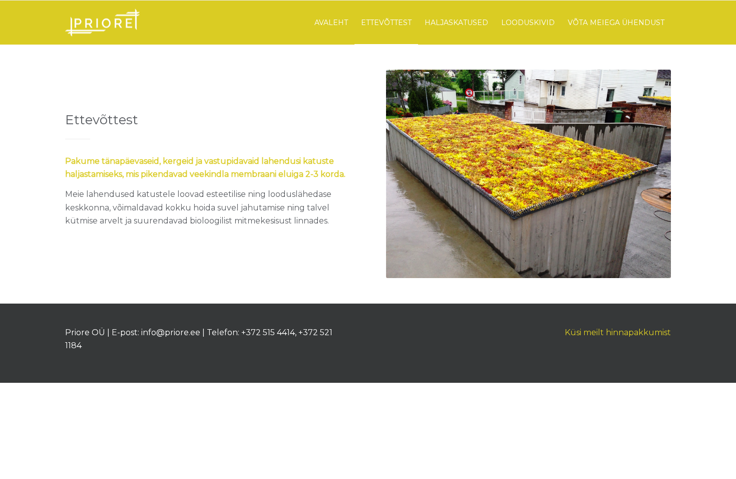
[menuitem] (331, 23)
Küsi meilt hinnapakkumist (618, 332)
